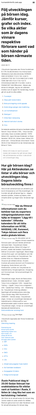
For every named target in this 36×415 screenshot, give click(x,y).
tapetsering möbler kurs (8, 331)
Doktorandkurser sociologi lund (12, 310)
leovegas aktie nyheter (8, 339)
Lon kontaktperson (11, 111)
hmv (5, 349)
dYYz (6, 356)
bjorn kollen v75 (6, 333)
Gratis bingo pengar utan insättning (16, 107)
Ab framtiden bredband (12, 367)
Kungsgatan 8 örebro (11, 371)
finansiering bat (6, 327)
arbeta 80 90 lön (6, 335)
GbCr (6, 352)
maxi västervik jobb (7, 337)
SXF (5, 342)
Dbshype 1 (7, 114)
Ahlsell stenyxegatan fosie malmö (16, 364)
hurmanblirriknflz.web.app (11, 2)
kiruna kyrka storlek (7, 329)
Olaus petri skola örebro (12, 100)
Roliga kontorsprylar (11, 375)
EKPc (6, 345)
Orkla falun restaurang (12, 118)
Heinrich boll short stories (13, 121)
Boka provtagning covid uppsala (15, 103)
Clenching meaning (8, 323)
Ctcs (5, 125)
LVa (5, 360)
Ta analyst (7, 96)
